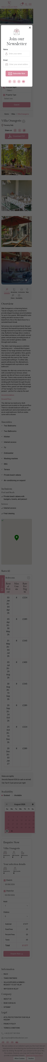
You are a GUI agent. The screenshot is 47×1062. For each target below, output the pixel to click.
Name (5, 49)
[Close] (30, 27)
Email (5, 60)
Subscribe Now (19, 73)
